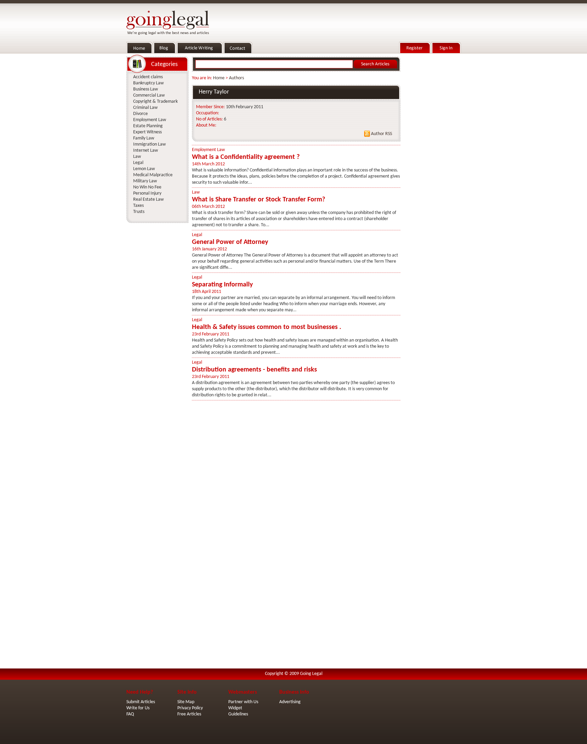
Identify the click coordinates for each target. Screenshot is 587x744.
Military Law (145, 181)
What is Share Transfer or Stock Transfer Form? (258, 199)
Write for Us (137, 708)
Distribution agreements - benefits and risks (254, 369)
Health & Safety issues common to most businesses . (266, 327)
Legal (197, 234)
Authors (236, 78)
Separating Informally (222, 284)
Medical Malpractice (153, 175)
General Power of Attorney (230, 242)
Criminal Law (145, 107)
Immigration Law (149, 144)
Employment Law (208, 149)
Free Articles (189, 714)
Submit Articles (140, 702)
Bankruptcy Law (148, 83)
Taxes (138, 205)
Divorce (140, 113)
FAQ (130, 714)
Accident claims (148, 77)
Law (196, 192)
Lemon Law (144, 168)
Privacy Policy (190, 708)
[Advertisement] (432, 157)
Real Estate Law (148, 199)
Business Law (145, 89)
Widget (235, 708)
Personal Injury (147, 193)
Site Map (185, 702)
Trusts (138, 211)
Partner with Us (243, 702)
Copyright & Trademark (155, 101)
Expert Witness (147, 132)
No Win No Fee (147, 187)
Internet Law (145, 150)
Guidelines (238, 714)
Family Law (143, 138)
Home (219, 78)
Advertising (290, 702)
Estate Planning (148, 126)
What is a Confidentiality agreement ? (246, 157)
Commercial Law (149, 95)
